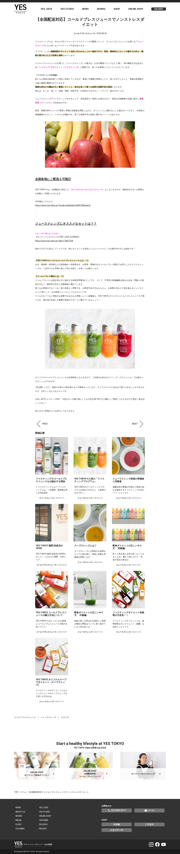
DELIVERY (158, 9)
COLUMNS (20, 829)
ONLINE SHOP (135, 8)
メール (149, 810)
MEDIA (18, 820)
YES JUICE (46, 8)
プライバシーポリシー (33, 844)
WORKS (101, 8)
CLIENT (18, 824)
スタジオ (65, 717)
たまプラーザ (116, 830)
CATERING (43, 820)
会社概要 (48, 844)
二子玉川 (149, 824)
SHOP (117, 8)
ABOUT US (20, 812)
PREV (45, 423)
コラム (23, 792)
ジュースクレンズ (48, 717)
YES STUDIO (67, 8)
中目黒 (116, 824)
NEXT (135, 423)
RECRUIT (43, 829)
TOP (16, 792)
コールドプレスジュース (25, 717)
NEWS (85, 8)
